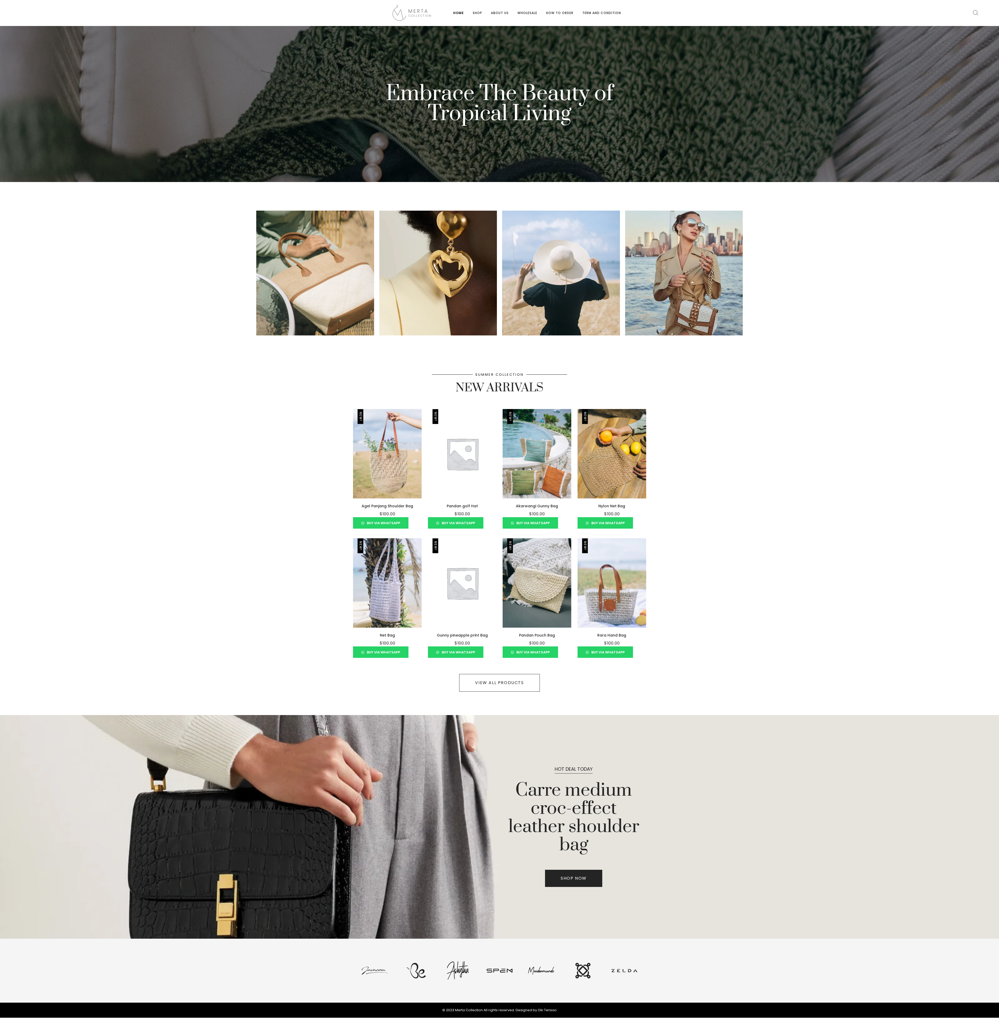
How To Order (559, 13)
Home (458, 13)
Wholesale (527, 13)
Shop (477, 13)
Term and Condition (601, 13)
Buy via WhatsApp (383, 522)
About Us (500, 13)
